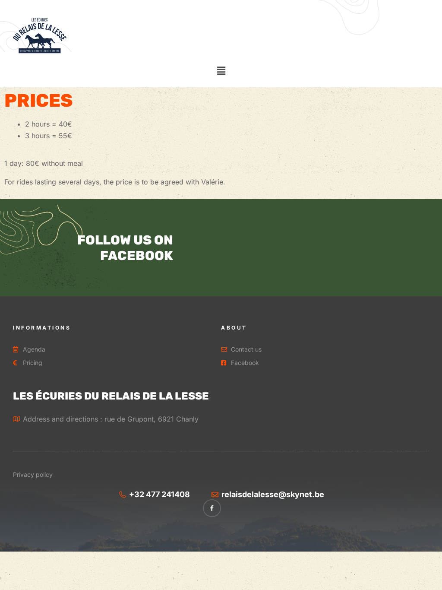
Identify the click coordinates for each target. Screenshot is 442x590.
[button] (221, 71)
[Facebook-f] (212, 508)
